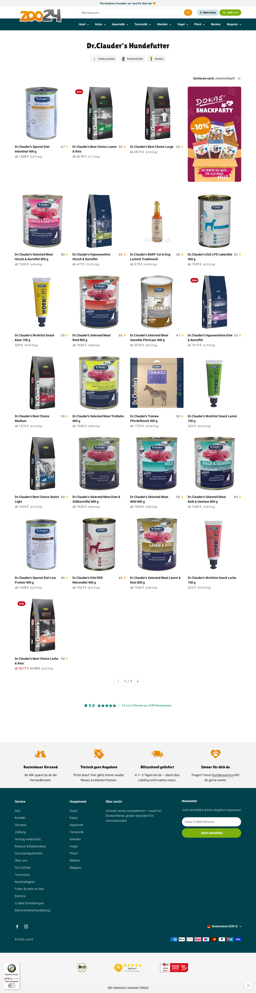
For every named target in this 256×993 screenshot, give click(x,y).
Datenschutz (120, 987)
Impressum (133, 987)
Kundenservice (222, 775)
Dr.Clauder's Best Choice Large (151, 147)
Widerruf (144, 987)
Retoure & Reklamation (30, 846)
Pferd (197, 24)
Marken (216, 24)
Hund (82, 24)
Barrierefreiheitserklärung (32, 910)
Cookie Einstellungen (29, 903)
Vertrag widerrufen (28, 839)
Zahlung (20, 832)
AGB (110, 987)
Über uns (21, 860)
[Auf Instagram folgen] (26, 926)
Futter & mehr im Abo (29, 889)
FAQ (17, 811)
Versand (20, 825)
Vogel (181, 24)
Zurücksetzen (173, 12)
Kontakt (20, 818)
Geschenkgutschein (29, 853)
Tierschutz (22, 875)
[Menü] (17, 964)
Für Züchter (23, 867)
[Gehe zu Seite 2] (137, 681)
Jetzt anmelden (212, 833)
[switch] (11, 985)
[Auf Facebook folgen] (17, 926)
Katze (98, 24)
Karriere (20, 896)
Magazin (232, 24)
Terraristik (141, 24)
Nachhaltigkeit (25, 882)
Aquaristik (118, 24)
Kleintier (162, 24)
